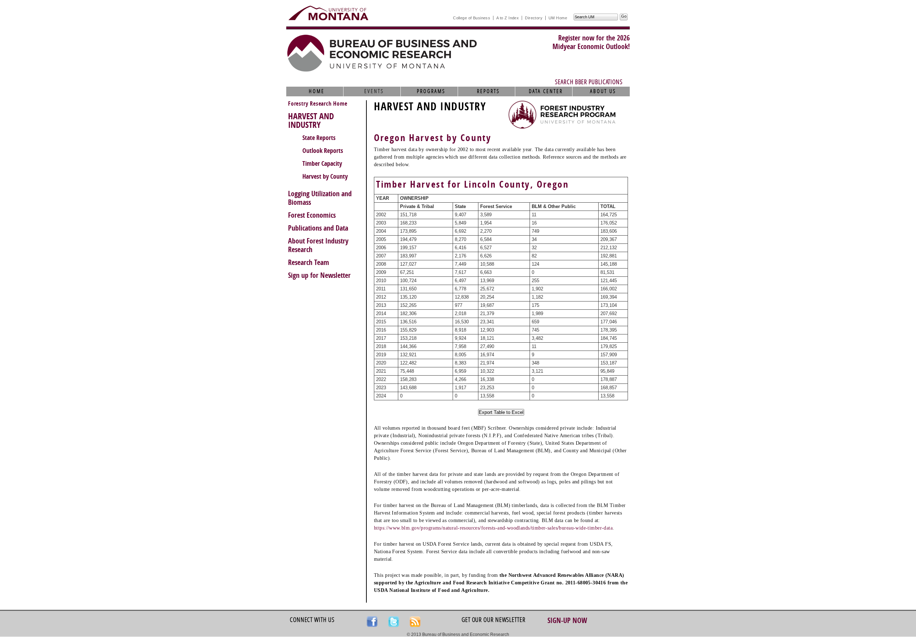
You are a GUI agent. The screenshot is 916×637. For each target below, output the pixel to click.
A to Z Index (507, 18)
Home (317, 91)
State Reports (319, 138)
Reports (488, 91)
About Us (603, 91)
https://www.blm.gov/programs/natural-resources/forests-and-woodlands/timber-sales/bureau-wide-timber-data (493, 528)
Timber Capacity (322, 164)
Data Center (546, 91)
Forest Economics (312, 215)
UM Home (558, 18)
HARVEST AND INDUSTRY (311, 120)
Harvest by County (325, 176)
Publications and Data (318, 228)
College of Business (471, 18)
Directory (533, 18)
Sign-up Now (567, 620)
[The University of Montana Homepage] (328, 12)
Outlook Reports (322, 151)
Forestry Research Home (317, 103)
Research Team (308, 262)
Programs (431, 91)
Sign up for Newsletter (319, 275)
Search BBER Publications (589, 82)
